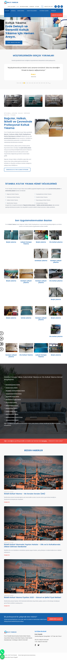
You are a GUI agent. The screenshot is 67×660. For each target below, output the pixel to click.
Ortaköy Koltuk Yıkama (11, 411)
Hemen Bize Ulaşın (55, 619)
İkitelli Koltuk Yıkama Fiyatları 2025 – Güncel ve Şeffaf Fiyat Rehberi (32, 597)
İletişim (37, 6)
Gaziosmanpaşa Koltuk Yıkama (13, 393)
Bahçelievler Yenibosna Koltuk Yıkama (15, 390)
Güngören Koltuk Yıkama (12, 414)
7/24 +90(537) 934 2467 (14, 42)
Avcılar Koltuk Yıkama (11, 402)
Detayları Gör (7, 502)
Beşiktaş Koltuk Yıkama (11, 408)
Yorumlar (53, 10)
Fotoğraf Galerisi (44, 10)
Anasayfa (7, 10)
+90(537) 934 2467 (48, 6)
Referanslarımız (24, 6)
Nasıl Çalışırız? (12, 6)
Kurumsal (13, 10)
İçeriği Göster (11, 238)
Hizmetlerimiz (20, 10)
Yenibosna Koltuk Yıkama (12, 420)
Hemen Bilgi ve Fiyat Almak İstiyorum (17, 169)
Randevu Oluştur (57, 15)
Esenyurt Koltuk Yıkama (12, 405)
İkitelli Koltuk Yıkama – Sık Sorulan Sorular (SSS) (24, 494)
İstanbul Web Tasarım (9, 657)
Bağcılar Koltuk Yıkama (11, 387)
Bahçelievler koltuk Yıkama (12, 396)
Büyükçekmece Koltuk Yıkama (13, 399)
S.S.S (18, 6)
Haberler (31, 6)
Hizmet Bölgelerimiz (32, 10)
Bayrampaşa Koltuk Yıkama (13, 384)
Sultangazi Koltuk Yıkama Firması (14, 417)
